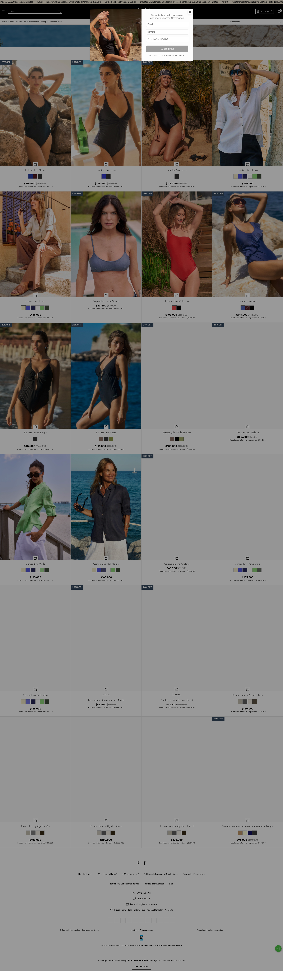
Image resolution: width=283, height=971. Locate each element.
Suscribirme (167, 48)
